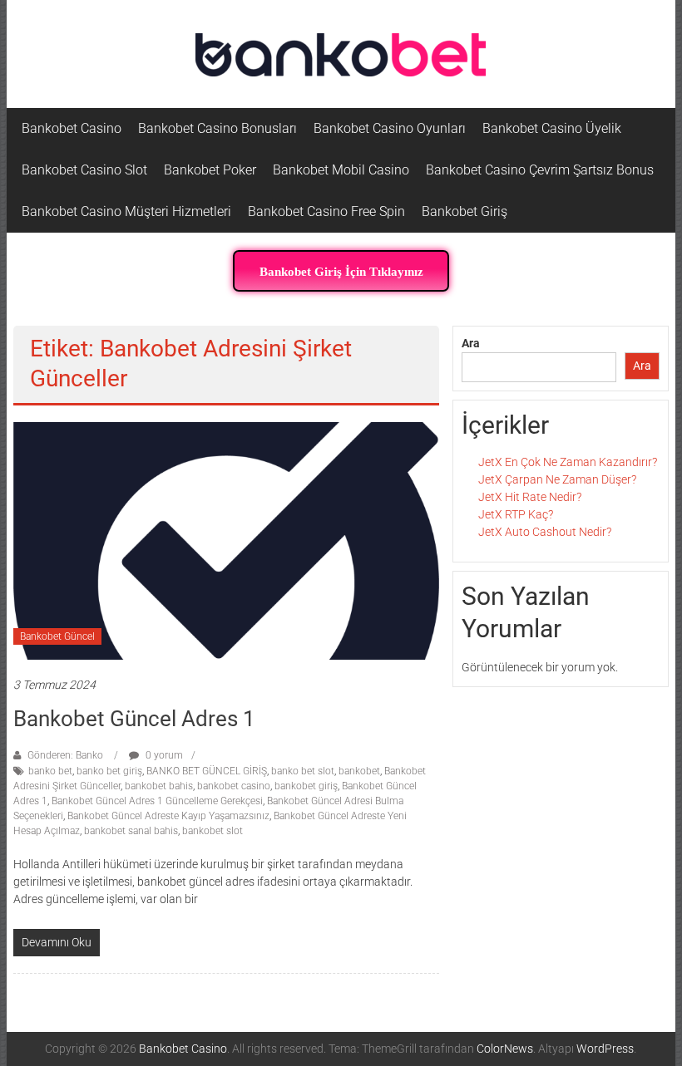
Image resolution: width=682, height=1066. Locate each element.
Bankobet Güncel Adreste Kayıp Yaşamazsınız (168, 816)
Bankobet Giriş (464, 211)
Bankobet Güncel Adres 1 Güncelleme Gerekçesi (157, 801)
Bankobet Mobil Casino (341, 170)
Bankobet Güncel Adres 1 (134, 718)
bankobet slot (212, 831)
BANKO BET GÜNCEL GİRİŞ (206, 771)
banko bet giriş (109, 771)
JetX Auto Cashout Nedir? (544, 531)
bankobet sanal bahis (131, 831)
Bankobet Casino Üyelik (551, 128)
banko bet (50, 771)
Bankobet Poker (210, 170)
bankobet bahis (159, 786)
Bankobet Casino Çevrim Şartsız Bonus (540, 170)
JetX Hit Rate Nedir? (529, 497)
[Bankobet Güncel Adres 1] (226, 540)
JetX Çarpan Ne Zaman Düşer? (557, 479)
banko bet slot (302, 771)
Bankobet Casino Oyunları (390, 128)
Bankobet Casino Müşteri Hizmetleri (126, 211)
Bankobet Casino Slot (84, 170)
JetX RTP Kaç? (515, 514)
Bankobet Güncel (57, 636)
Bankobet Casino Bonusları (217, 128)
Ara (471, 343)
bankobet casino (233, 786)
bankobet (359, 771)
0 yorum (163, 755)
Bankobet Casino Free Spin (326, 211)
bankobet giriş (306, 786)
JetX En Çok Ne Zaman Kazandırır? (567, 462)
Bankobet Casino (71, 128)
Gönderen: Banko (65, 755)
